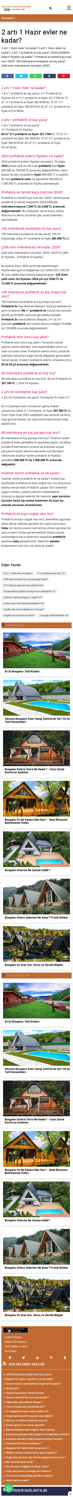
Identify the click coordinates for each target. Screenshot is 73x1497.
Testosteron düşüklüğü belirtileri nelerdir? (29, 1475)
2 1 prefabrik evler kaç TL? (51, 573)
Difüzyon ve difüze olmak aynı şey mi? (26, 1420)
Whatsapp (36, 76)
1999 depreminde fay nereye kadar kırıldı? (25, 579)
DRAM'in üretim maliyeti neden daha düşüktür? (31, 1452)
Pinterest (64, 76)
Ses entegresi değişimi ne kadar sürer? (27, 1466)
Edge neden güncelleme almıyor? (24, 1402)
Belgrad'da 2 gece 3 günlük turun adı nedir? (30, 1379)
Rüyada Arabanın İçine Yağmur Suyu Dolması (30, 1429)
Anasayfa (8, 18)
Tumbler (49, 76)
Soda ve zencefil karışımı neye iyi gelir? (27, 1397)
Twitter (21, 76)
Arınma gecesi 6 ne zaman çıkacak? (25, 1425)
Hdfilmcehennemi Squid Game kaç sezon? (29, 1374)
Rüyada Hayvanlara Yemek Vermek (25, 1393)
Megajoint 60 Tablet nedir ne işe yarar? (27, 1448)
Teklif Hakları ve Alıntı (16, 1346)
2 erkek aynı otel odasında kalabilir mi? (23, 603)
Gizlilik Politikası (13, 1337)
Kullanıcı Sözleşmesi (16, 1341)
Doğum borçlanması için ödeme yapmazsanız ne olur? (36, 1457)
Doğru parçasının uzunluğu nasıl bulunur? (29, 1471)
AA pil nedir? (12, 1388)
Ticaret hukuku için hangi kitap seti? (25, 1406)
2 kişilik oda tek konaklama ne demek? (23, 609)
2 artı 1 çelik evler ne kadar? (18, 573)
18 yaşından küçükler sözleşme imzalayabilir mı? (29, 591)
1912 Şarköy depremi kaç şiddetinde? (23, 585)
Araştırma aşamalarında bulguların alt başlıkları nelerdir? (38, 1434)
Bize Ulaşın (11, 1351)
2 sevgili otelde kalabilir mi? (54, 615)
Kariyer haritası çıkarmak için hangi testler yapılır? (33, 1383)
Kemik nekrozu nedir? (18, 1480)
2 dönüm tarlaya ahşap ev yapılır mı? (22, 597)
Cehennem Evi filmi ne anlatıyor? (23, 1443)
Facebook (7, 76)
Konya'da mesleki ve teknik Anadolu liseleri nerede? (34, 1439)
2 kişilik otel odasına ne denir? (19, 615)
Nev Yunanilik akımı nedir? (20, 1462)
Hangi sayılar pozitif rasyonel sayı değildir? (30, 1416)
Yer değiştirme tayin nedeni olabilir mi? (27, 1411)
